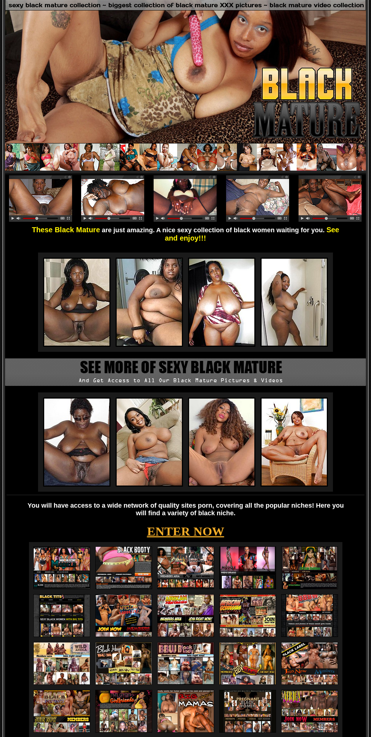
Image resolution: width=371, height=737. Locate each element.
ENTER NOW (185, 531)
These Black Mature (66, 230)
